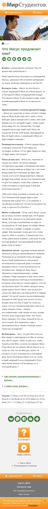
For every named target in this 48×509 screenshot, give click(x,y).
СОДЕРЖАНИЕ (15, 12)
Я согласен (33, 505)
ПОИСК (38, 12)
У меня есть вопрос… (16, 386)
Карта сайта (24, 463)
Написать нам (24, 486)
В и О (6, 43)
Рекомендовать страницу (24, 465)
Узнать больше (22, 505)
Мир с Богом (24, 494)
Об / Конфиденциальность (24, 490)
